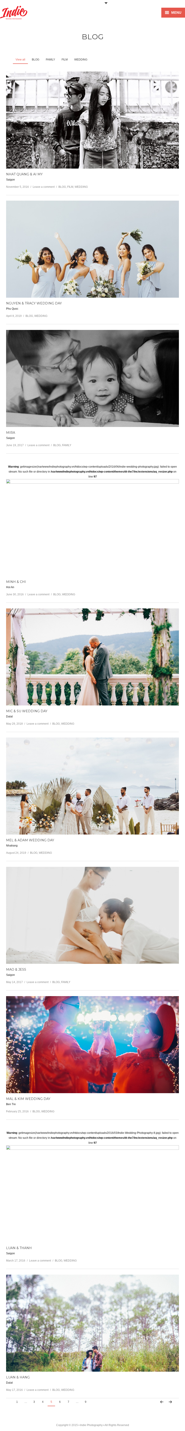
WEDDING (81, 186)
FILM (70, 186)
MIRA (10, 433)
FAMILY (66, 445)
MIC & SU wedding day (26, 711)
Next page (170, 1402)
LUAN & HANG (18, 1377)
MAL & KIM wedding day (28, 1099)
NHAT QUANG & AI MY (24, 174)
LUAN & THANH (19, 1248)
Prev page (161, 1402)
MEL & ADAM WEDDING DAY (30, 840)
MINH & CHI (16, 582)
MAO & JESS (16, 969)
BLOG (62, 186)
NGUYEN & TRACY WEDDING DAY (34, 303)
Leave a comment (44, 186)
